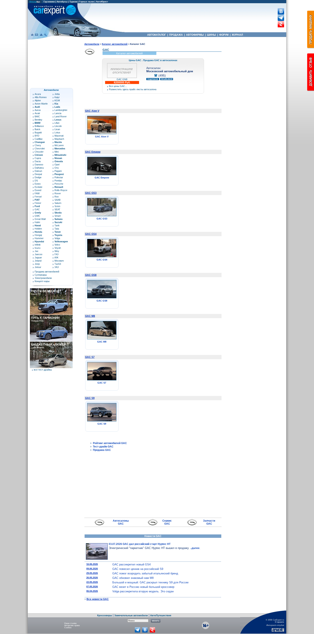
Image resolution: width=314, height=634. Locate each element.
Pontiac (58, 180)
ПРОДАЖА (176, 34)
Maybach (59, 139)
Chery (38, 145)
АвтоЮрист (102, 1)
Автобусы (62, 1)
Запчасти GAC (209, 522)
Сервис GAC (167, 522)
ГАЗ (56, 254)
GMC (37, 216)
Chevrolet (40, 148)
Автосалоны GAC (121, 522)
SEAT (57, 209)
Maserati (58, 135)
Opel (56, 164)
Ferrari (38, 196)
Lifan (56, 123)
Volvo (57, 244)
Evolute (38, 187)
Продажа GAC (102, 450)
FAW (37, 193)
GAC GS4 (91, 233)
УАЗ (56, 267)
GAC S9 (90, 398)
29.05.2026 (92, 573)
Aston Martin (41, 103)
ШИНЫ (211, 34)
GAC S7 (90, 357)
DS (36, 180)
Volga (57, 238)
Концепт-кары (42, 281)
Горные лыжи (86, 1)
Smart (57, 216)
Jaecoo (38, 254)
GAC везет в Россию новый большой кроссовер (143, 586)
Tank (57, 225)
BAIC (37, 116)
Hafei (37, 222)
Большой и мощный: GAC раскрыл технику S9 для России (150, 582)
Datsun (38, 171)
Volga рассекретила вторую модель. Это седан (143, 591)
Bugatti (38, 132)
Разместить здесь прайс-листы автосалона (132, 89)
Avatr (37, 113)
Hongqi (38, 235)
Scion (57, 206)
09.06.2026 (92, 568)
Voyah (57, 248)
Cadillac (39, 139)
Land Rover (60, 116)
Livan (57, 129)
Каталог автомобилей (115, 44)
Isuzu (37, 248)
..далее (195, 548)
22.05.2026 (92, 582)
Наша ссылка (70, 623)
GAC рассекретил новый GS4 (131, 564)
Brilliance (39, 126)
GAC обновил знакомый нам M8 (133, 578)
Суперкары (41, 275)
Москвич (59, 260)
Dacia (38, 161)
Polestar (58, 177)
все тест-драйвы (43, 369)
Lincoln (58, 126)
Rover (57, 193)
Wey (56, 251)
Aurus (38, 110)
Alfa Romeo (41, 97)
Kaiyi (56, 97)
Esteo (38, 183)
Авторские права (72, 625)
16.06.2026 (92, 564)
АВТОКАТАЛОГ (157, 34)
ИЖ (56, 257)
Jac (36, 251)
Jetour (38, 267)
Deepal (38, 174)
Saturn (57, 203)
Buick (37, 129)
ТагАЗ (57, 264)
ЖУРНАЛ (237, 34)
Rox (56, 196)
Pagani (58, 171)
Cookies (68, 628)
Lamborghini (60, 110)
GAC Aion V (92, 110)
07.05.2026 (92, 586)
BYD (37, 135)
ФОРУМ (224, 34)
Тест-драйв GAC (103, 446)
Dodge (38, 177)
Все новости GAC (98, 599)
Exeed (38, 190)
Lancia (57, 113)
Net (34, 2)
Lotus (57, 132)
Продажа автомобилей (47, 271)
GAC (37, 209)
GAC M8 (90, 316)
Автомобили (91, 44)
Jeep (37, 264)
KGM (57, 100)
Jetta (57, 94)
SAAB (57, 200)
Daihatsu (39, 167)
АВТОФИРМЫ (194, 34)
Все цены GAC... (118, 86)
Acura (38, 94)
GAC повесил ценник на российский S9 (137, 569)
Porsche (58, 183)
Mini (56, 151)
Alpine (38, 100)
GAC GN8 (122, 79)
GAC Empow (92, 151)
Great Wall (40, 219)
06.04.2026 (92, 591)
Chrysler (39, 151)
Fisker (38, 203)
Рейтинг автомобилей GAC (110, 443)
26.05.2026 (92, 577)
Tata (56, 228)
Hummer (39, 238)
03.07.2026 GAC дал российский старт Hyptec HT (139, 544)
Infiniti (37, 244)
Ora (56, 167)
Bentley (38, 119)
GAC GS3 (91, 192)
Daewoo (39, 164)
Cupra (38, 158)
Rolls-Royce (60, 190)
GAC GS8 (91, 275)
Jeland (38, 260)
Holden (38, 228)
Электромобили (43, 278)
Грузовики (49, 1)
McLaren (59, 145)
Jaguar (38, 257)
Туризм (73, 1)
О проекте (279, 622)
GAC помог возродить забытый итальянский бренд (145, 573)
